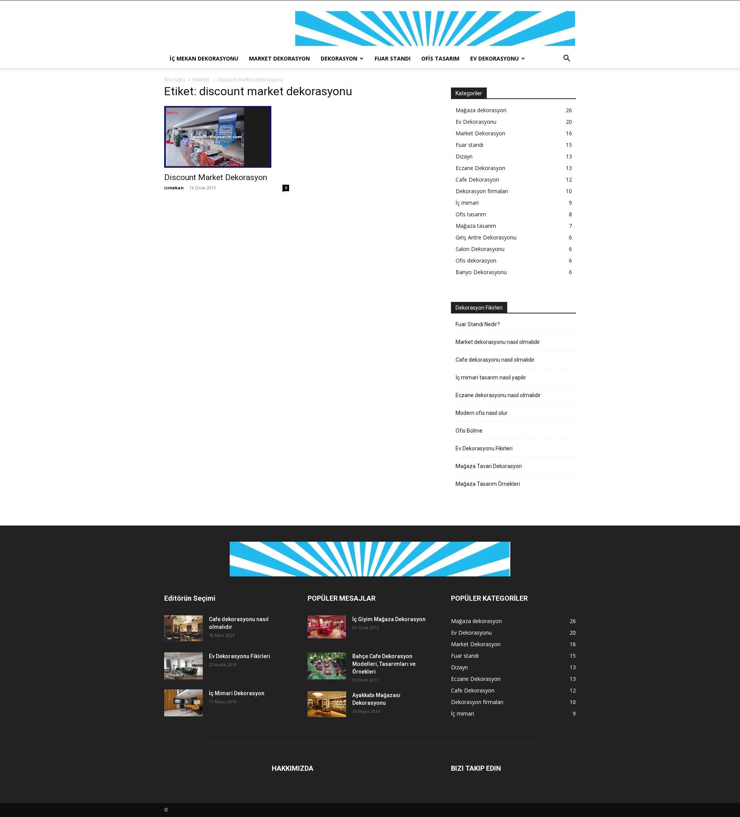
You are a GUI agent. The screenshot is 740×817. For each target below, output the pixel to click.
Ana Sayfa (174, 79)
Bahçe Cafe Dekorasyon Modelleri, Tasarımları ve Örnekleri (383, 664)
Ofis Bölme (469, 431)
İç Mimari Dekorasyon (236, 693)
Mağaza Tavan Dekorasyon (489, 466)
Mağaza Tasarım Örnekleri (488, 484)
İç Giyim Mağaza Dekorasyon (389, 619)
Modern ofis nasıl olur (482, 413)
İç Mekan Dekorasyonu (204, 58)
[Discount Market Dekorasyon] (226, 137)
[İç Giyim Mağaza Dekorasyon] (327, 626)
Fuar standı (392, 58)
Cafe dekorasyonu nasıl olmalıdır (495, 360)
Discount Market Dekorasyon (215, 177)
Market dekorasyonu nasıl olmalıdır (498, 342)
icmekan (174, 187)
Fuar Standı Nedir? (478, 324)
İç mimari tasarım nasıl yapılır (491, 377)
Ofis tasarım (440, 58)
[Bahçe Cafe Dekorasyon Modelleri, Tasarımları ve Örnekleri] (327, 665)
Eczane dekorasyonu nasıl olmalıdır (498, 395)
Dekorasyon (339, 58)
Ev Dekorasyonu (494, 58)
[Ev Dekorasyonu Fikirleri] (183, 665)
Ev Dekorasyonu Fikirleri (484, 448)
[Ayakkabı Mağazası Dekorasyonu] (327, 704)
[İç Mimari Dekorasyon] (183, 702)
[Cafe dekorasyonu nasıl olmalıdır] (183, 628)
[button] (566, 59)
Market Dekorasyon (279, 58)
